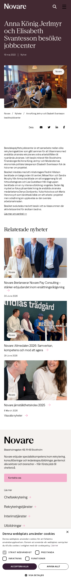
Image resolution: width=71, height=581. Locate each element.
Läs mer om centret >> (15, 213)
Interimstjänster (15, 516)
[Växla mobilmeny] (64, 6)
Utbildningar (12, 526)
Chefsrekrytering (15, 497)
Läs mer (54, 545)
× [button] (67, 532)
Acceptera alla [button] (20, 566)
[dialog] (35, 554)
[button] (35, 575)
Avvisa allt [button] (53, 566)
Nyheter (18, 113)
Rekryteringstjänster (18, 507)
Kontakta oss (14, 477)
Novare (7, 113)
